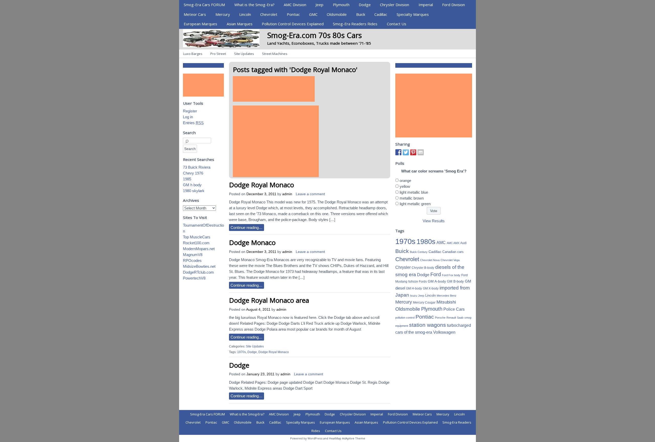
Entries (193, 123)
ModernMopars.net (199, 249)
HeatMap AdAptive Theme (347, 438)
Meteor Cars (195, 14)
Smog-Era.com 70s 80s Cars (314, 35)
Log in (188, 117)
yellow (405, 186)
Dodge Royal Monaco (261, 184)
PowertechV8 (194, 278)
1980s (426, 242)
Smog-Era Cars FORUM (204, 4)
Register (190, 111)
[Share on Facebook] (398, 152)
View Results (434, 221)
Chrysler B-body (423, 268)
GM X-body (431, 288)
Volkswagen (444, 332)
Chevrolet (268, 14)
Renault (451, 317)
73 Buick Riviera (196, 167)
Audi (463, 243)
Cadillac (380, 14)
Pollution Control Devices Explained (293, 23)
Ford (435, 274)
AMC (441, 242)
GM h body (192, 185)
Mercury (222, 14)
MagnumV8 (192, 254)
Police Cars (454, 309)
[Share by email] (421, 152)
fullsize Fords (417, 281)
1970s (241, 352)
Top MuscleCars (196, 237)
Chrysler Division (394, 4)
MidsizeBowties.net (199, 266)
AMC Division (295, 4)
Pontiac (293, 14)
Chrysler (403, 267)
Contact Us (396, 23)
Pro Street (218, 53)
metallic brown (412, 198)
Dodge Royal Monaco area (269, 300)
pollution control (404, 317)
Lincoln (245, 14)
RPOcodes (192, 260)
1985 (187, 179)
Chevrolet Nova (430, 260)
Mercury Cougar (424, 302)
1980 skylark (193, 191)
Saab (460, 317)
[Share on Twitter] (406, 152)
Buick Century (419, 251)
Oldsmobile (337, 14)
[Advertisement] (274, 89)
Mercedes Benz (446, 295)
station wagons (427, 325)
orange (405, 180)
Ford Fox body (451, 275)
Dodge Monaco (252, 242)
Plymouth (341, 4)
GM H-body (414, 288)
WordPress (315, 438)
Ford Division (453, 4)
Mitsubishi (446, 302)
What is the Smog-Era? (254, 4)
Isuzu (413, 295)
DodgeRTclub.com (198, 272)
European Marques (200, 23)
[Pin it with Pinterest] (413, 152)
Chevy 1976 (193, 173)
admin (287, 194)
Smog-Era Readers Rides (355, 23)
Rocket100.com (196, 243)
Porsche (440, 317)
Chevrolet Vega (450, 260)
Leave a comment (310, 194)
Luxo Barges (192, 53)
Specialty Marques (413, 14)
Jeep (319, 4)
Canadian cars (453, 252)
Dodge (365, 4)
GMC (313, 14)
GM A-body (437, 281)
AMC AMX (453, 243)
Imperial (426, 4)
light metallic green (415, 204)
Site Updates (244, 53)
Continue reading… (247, 227)
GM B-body (455, 281)
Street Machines (274, 53)
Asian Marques (240, 23)
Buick (360, 14)
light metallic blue (414, 192)
